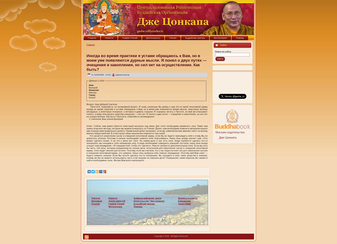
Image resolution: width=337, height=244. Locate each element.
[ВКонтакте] (89, 171)
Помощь (138, 206)
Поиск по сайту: (223, 51)
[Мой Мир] (100, 171)
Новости (112, 198)
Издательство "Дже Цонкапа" (149, 201)
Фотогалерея (115, 206)
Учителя (95, 198)
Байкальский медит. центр (147, 198)
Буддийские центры (144, 204)
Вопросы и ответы (187, 198)
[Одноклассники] (96, 171)
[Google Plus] (104, 171)
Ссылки (95, 204)
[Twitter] (93, 171)
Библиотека (184, 201)
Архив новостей (116, 201)
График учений (116, 204)
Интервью (96, 201)
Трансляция (184, 204)
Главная (91, 45)
